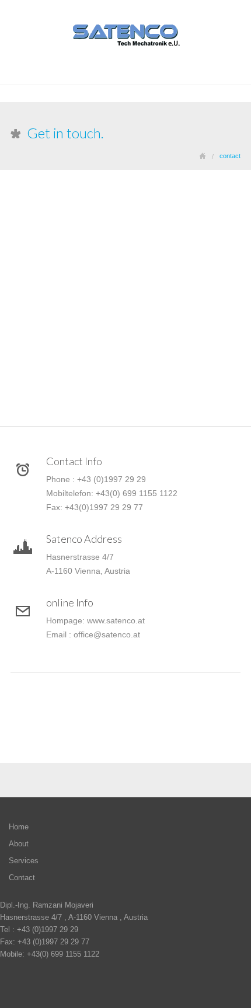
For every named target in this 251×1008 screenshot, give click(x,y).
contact (229, 155)
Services (24, 860)
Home (19, 826)
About (19, 843)
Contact (22, 877)
